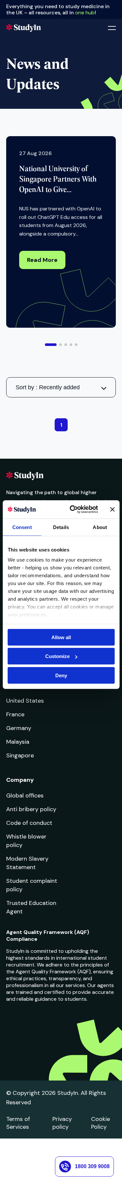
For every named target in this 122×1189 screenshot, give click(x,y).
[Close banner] (112, 509)
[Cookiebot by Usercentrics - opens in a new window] (72, 509)
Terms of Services (18, 1123)
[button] (51, 344)
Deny (61, 675)
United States (25, 701)
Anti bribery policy (31, 809)
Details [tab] (61, 527)
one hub (85, 12)
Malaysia (17, 742)
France (15, 714)
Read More (42, 260)
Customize (57, 656)
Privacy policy (62, 1123)
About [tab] (100, 527)
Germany (18, 728)
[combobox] (61, 387)
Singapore (20, 755)
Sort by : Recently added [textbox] (48, 387)
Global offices (25, 795)
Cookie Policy (100, 1123)
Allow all (61, 637)
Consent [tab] (22, 527)
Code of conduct (29, 823)
